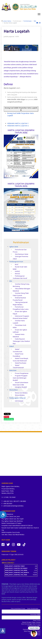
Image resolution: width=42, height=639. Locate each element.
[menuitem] (13, 247)
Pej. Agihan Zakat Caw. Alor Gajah (13, 519)
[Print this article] (39, 23)
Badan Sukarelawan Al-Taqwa (11, 523)
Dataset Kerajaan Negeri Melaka (31, 622)
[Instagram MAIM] (13, 544)
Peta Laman (14, 608)
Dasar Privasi (21, 608)
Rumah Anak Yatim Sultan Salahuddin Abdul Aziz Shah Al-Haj (20, 529)
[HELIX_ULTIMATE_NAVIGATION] (39, 14)
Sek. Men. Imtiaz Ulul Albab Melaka (13, 535)
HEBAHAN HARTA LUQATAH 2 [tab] (18, 126)
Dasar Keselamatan (32, 608)
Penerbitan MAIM (35, 614)
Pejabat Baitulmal (7, 514)
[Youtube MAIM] (19, 544)
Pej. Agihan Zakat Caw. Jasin (11, 516)
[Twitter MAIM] (8, 544)
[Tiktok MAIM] (24, 544)
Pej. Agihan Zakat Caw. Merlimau (12, 521)
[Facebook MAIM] (3, 544)
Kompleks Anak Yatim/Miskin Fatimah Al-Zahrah (17, 525)
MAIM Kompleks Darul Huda (11, 532)
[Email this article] (37, 23)
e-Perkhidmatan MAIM (33, 626)
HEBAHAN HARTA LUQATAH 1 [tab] (18, 123)
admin (5, 506)
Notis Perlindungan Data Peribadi (30, 624)
